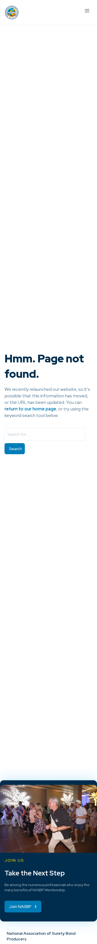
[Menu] (86, 10)
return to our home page (30, 409)
